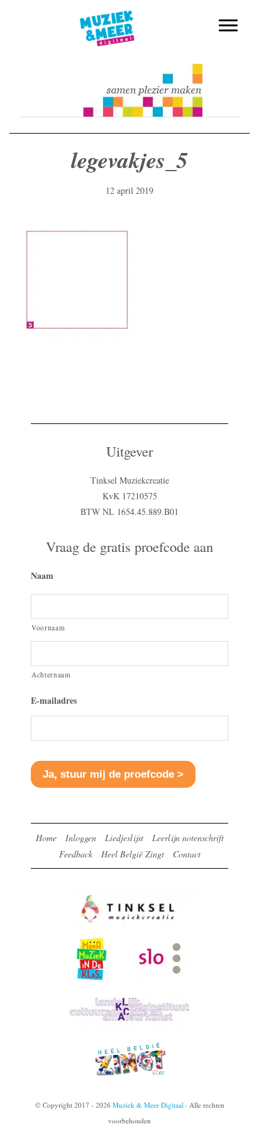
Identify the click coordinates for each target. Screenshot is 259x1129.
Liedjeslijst (124, 838)
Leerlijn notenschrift (188, 838)
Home (46, 838)
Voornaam (48, 627)
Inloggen (80, 838)
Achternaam (51, 674)
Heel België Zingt (132, 854)
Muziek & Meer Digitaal (130, 17)
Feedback (75, 854)
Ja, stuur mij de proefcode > (113, 774)
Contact (187, 854)
